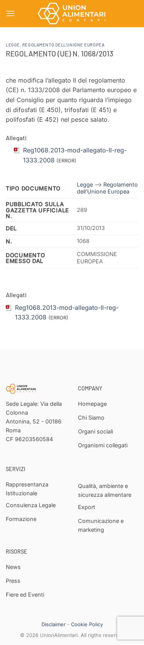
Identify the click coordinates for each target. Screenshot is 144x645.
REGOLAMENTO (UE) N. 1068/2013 (59, 53)
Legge (13, 44)
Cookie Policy (87, 624)
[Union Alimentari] (72, 13)
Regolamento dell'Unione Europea (63, 44)
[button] (10, 13)
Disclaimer (53, 624)
